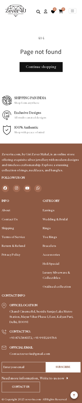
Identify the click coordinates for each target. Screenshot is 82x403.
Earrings (49, 210)
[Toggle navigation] (72, 11)
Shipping (8, 228)
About (6, 210)
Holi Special (51, 263)
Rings (47, 228)
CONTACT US (21, 387)
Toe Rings (50, 237)
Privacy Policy (11, 254)
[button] (38, 11)
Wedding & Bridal (55, 219)
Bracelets (49, 246)
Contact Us (10, 219)
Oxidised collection (57, 286)
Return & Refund (13, 246)
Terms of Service (13, 237)
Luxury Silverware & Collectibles (56, 275)
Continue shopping (41, 67)
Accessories (51, 254)
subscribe (63, 367)
